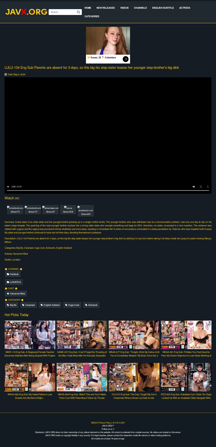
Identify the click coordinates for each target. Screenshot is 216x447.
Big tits (12, 305)
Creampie (30, 305)
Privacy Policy (104, 422)
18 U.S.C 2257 (118, 422)
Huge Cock (73, 305)
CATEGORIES (91, 16)
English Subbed (51, 305)
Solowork (92, 305)
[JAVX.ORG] (27, 12)
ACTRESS (184, 7)
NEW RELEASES (106, 7)
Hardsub (14, 274)
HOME (87, 7)
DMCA (94, 422)
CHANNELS (140, 7)
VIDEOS (124, 7)
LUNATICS (15, 282)
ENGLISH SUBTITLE (163, 7)
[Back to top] (208, 437)
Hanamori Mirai (17, 293)
